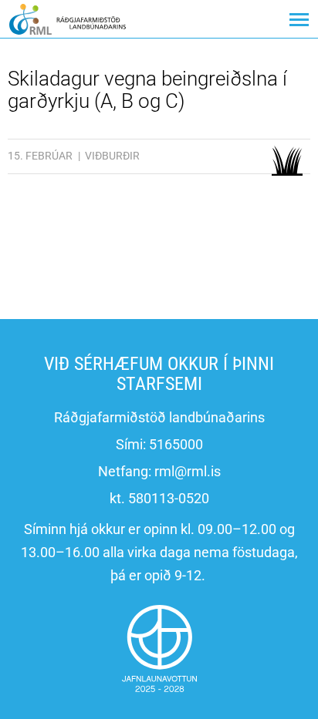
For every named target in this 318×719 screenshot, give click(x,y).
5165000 (176, 444)
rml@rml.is (187, 471)
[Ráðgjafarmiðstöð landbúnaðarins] (67, 19)
